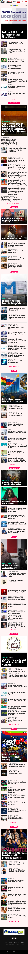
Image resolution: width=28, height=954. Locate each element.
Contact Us (23, 946)
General (22, 942)
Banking (5, 942)
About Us (17, 946)
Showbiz (17, 944)
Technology (6, 946)
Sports (22, 944)
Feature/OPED (16, 942)
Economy (10, 942)
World (12, 946)
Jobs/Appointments (10, 944)
